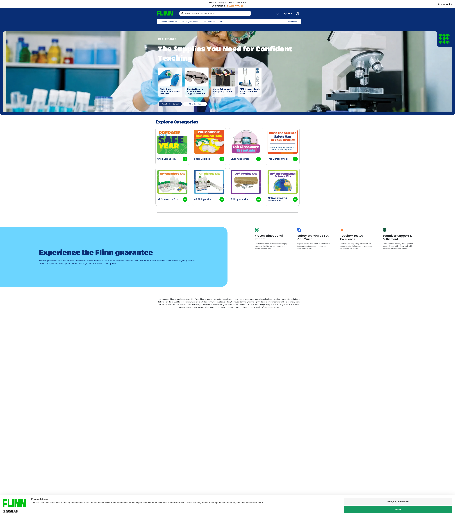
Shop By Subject (189, 22)
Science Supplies (168, 22)
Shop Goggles (195, 104)
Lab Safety (208, 22)
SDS (221, 22)
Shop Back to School (170, 104)
